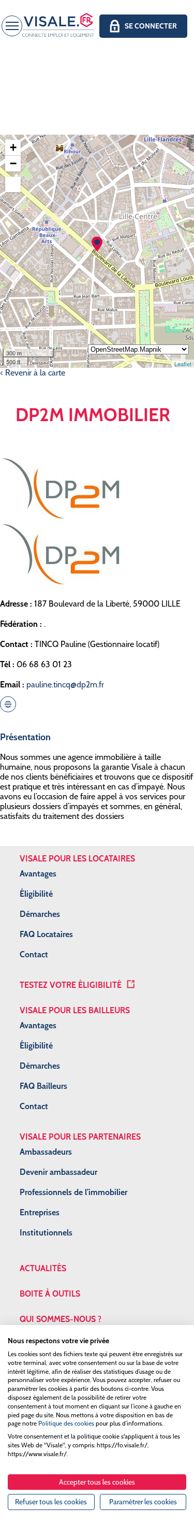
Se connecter (151, 26)
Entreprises (39, 1212)
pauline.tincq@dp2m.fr (65, 684)
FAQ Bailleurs (43, 1086)
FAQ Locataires (46, 934)
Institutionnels (46, 1233)
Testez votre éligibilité (71, 985)
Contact (34, 954)
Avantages (38, 874)
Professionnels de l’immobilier (73, 1192)
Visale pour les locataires (77, 859)
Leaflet (182, 364)
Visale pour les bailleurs (75, 1010)
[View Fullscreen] (13, 184)
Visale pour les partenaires (80, 1137)
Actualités (43, 1268)
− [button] (13, 163)
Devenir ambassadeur (58, 1172)
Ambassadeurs (46, 1152)
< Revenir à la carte (32, 373)
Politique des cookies (66, 1423)
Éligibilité (36, 894)
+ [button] (13, 147)
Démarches (40, 914)
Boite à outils (50, 1294)
